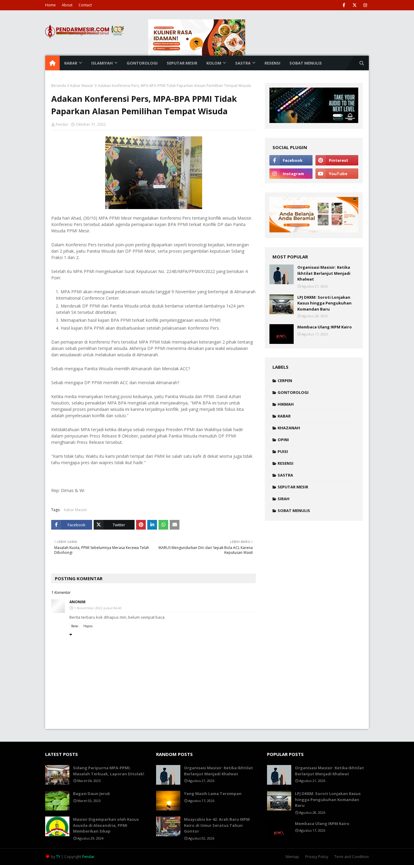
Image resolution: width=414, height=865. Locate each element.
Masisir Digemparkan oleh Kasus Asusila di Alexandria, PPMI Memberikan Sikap (106, 825)
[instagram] (365, 5)
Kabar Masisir (82, 85)
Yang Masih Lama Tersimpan (213, 793)
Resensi (285, 463)
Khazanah (289, 428)
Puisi (283, 451)
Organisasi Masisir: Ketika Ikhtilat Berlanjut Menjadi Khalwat (323, 273)
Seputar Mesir (293, 487)
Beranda (58, 85)
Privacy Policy (316, 856)
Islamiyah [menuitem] (102, 63)
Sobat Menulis (294, 510)
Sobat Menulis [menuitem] (305, 63)
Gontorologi (293, 392)
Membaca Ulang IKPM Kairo (324, 327)
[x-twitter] (354, 5)
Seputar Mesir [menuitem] (182, 63)
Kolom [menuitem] (213, 63)
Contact (85, 5)
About (67, 5)
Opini (283, 439)
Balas (74, 626)
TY (58, 856)
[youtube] (337, 173)
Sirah (283, 498)
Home (50, 5)
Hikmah (286, 404)
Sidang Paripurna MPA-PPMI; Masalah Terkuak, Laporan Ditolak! (108, 771)
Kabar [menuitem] (70, 63)
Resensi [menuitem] (272, 63)
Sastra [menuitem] (243, 63)
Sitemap (292, 856)
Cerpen (285, 380)
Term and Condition (351, 856)
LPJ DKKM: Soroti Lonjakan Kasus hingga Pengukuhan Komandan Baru (324, 303)
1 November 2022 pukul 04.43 (98, 608)
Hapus (87, 626)
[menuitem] (52, 63)
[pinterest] (337, 160)
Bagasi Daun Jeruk (91, 793)
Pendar (62, 124)
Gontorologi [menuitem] (142, 63)
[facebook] (344, 5)
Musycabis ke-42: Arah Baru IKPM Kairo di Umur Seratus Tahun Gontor (217, 825)
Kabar (284, 416)
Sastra (285, 475)
